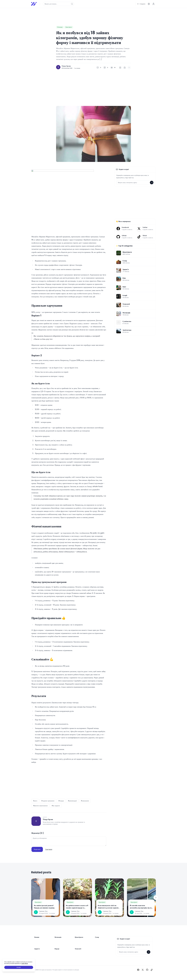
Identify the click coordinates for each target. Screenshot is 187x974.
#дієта (35, 801)
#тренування (85, 801)
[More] (129, 67)
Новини (36, 937)
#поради (61, 801)
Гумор (97, 937)
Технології (78, 949)
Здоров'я (37, 949)
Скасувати (48, 849)
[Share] (124, 67)
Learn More (24, 963)
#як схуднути (56, 806)
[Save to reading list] (120, 67)
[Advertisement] (89, 13)
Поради (57, 949)
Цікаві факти (68, 27)
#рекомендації (72, 801)
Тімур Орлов (66, 66)
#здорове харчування (47, 801)
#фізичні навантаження (40, 806)
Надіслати (37, 849)
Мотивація (60, 27)
